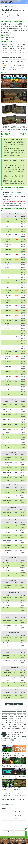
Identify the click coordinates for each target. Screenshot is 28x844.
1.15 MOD (13, 713)
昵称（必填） (18, 811)
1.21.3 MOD (8, 726)
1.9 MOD (18, 728)
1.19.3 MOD (17, 720)
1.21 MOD (13, 724)
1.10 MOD (12, 709)
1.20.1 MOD (10, 722)
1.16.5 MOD (14, 717)
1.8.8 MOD (7, 728)
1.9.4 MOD (23, 728)
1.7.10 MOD (20, 726)
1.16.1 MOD (13, 715)
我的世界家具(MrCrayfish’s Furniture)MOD (17, 789)
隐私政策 (11, 840)
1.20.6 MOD (8, 724)
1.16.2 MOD (19, 715)
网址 (16, 818)
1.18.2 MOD (14, 718)
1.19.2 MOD (10, 720)
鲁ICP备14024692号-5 (18, 840)
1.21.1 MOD (19, 724)
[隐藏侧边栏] (26, 829)
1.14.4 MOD (8, 713)
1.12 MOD (13, 711)
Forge (11, 194)
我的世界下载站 (17, 839)
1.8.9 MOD (13, 728)
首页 (2, 6)
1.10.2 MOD (17, 709)
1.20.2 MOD (17, 722)
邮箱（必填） (18, 815)
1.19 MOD (20, 718)
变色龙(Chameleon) (16, 192)
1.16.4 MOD (8, 717)
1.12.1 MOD (19, 711)
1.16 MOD (7, 715)
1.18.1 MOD (8, 718)
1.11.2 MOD (8, 711)
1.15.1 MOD (19, 713)
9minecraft (15, 734)
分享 (19, 704)
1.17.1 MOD (20, 717)
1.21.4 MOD (14, 726)
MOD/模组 (7, 6)
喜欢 (9, 704)
